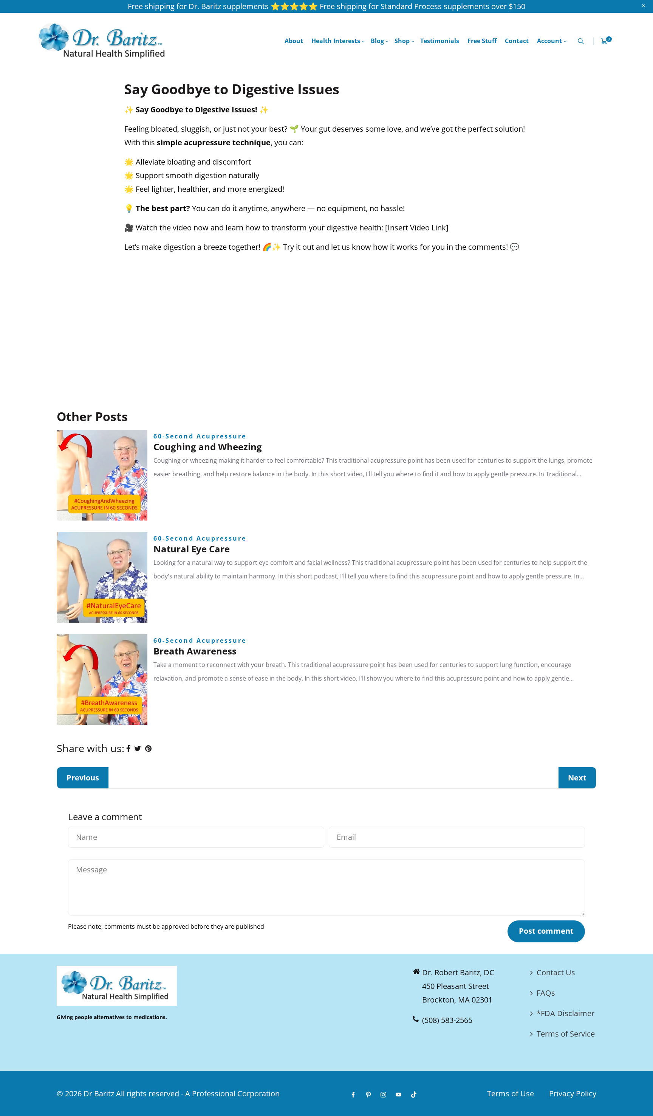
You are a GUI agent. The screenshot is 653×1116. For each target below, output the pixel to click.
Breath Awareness (195, 651)
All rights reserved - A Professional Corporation (198, 1093)
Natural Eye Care (191, 548)
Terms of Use (510, 1093)
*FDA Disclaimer (565, 1013)
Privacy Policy (572, 1093)
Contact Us (556, 972)
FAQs (546, 993)
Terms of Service (566, 1034)
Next (577, 777)
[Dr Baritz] (104, 40)
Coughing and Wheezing (207, 446)
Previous (83, 777)
